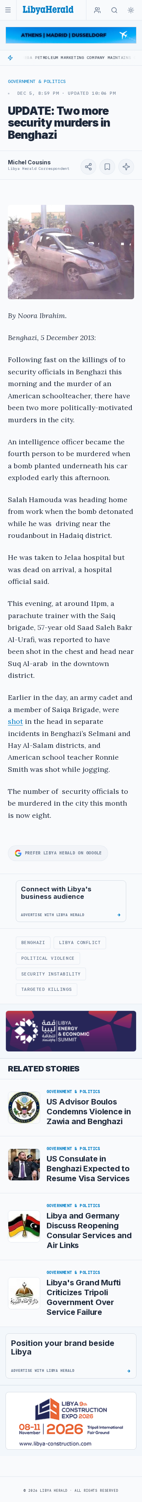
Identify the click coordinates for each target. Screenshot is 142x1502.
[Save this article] (107, 167)
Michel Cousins (29, 162)
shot (15, 721)
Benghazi (33, 942)
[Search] (114, 10)
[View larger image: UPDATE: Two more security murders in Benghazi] (71, 252)
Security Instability (51, 974)
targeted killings (46, 989)
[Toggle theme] (131, 10)
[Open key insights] (126, 167)
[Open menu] (8, 10)
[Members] (97, 10)
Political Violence (48, 958)
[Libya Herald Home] (48, 10)
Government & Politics (37, 81)
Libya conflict (80, 942)
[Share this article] (88, 167)
